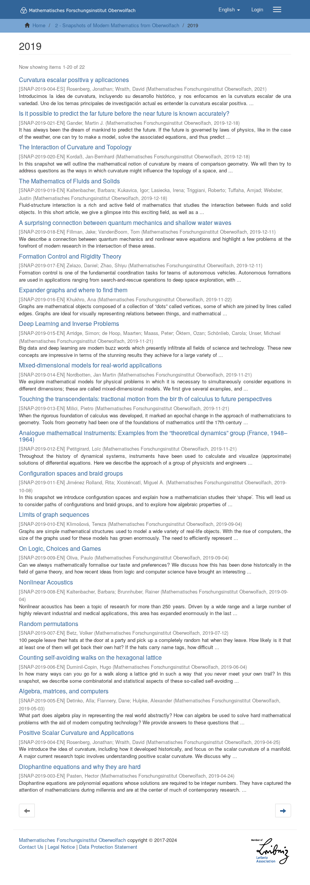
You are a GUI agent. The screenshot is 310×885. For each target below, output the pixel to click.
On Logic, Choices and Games (60, 548)
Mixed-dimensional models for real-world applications (90, 365)
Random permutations (48, 623)
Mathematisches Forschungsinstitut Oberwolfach (72, 839)
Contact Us (31, 846)
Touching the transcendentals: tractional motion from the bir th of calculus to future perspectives (145, 398)
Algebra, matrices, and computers (63, 691)
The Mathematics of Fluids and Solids (69, 181)
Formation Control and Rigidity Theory (70, 256)
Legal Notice (61, 846)
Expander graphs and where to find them (73, 289)
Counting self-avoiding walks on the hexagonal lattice (90, 657)
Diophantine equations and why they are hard (80, 766)
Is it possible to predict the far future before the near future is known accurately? (124, 113)
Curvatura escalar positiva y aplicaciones (74, 79)
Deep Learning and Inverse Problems (69, 323)
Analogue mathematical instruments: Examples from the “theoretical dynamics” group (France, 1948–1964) (153, 436)
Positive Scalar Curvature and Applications (76, 732)
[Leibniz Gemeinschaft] (269, 851)
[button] (229, 9)
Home (39, 25)
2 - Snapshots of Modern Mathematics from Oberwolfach (117, 25)
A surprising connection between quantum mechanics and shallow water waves (125, 222)
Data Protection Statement (108, 846)
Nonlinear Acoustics (46, 582)
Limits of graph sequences (54, 514)
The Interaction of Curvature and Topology (75, 147)
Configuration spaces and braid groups (71, 473)
